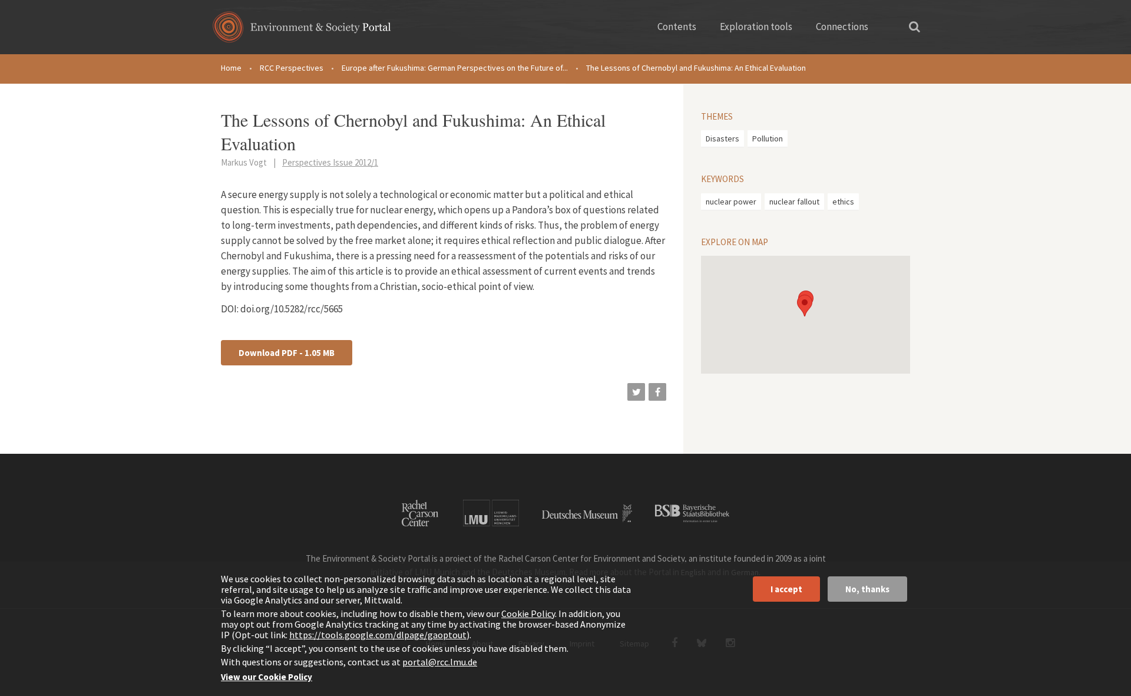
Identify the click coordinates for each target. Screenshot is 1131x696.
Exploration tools (756, 26)
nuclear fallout (794, 201)
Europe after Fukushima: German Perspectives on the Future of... (455, 67)
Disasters (722, 138)
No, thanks (867, 589)
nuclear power (731, 201)
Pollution (767, 138)
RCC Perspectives (291, 67)
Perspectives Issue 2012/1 (330, 162)
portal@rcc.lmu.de (439, 662)
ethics (843, 201)
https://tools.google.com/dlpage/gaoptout (378, 635)
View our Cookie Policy (266, 676)
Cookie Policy (528, 613)
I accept (786, 589)
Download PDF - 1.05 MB (287, 352)
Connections (842, 26)
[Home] (302, 31)
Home (231, 67)
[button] (636, 392)
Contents (676, 26)
